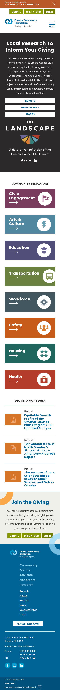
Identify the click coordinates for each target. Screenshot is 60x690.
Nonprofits (27, 580)
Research (26, 585)
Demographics (30, 107)
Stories (30, 114)
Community (29, 565)
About (23, 596)
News (23, 605)
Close (53, 4)
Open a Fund (31, 535)
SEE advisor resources (22, 5)
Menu (52, 26)
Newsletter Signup (28, 623)
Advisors (26, 575)
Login (47, 535)
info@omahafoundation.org (19, 646)
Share (27, 160)
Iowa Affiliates (28, 610)
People (24, 601)
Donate (14, 535)
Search (24, 591)
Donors (25, 570)
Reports (30, 100)
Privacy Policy (10, 683)
